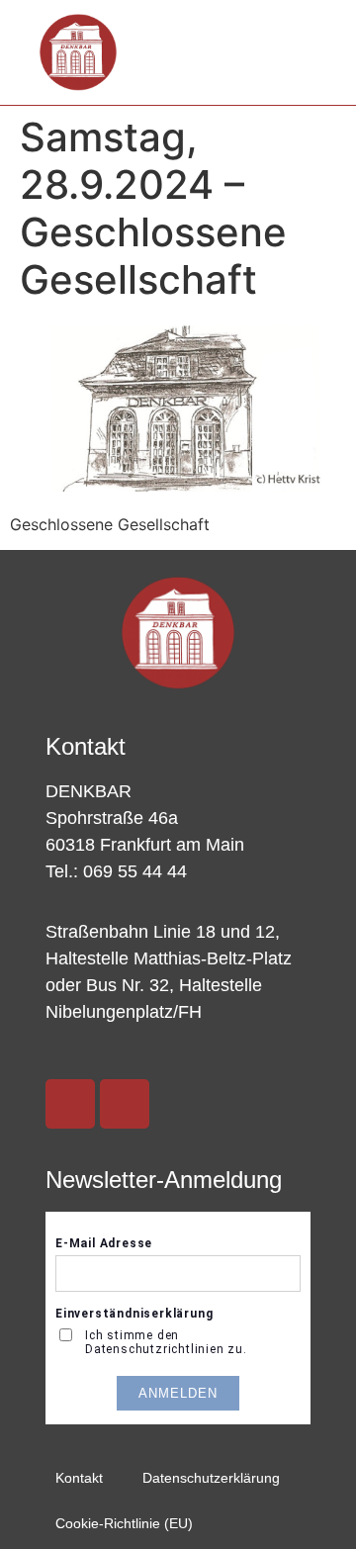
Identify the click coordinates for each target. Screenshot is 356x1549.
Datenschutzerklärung (211, 1478)
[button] (297, 53)
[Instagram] (70, 1104)
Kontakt (79, 1478)
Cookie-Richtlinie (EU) (124, 1523)
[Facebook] (124, 1104)
